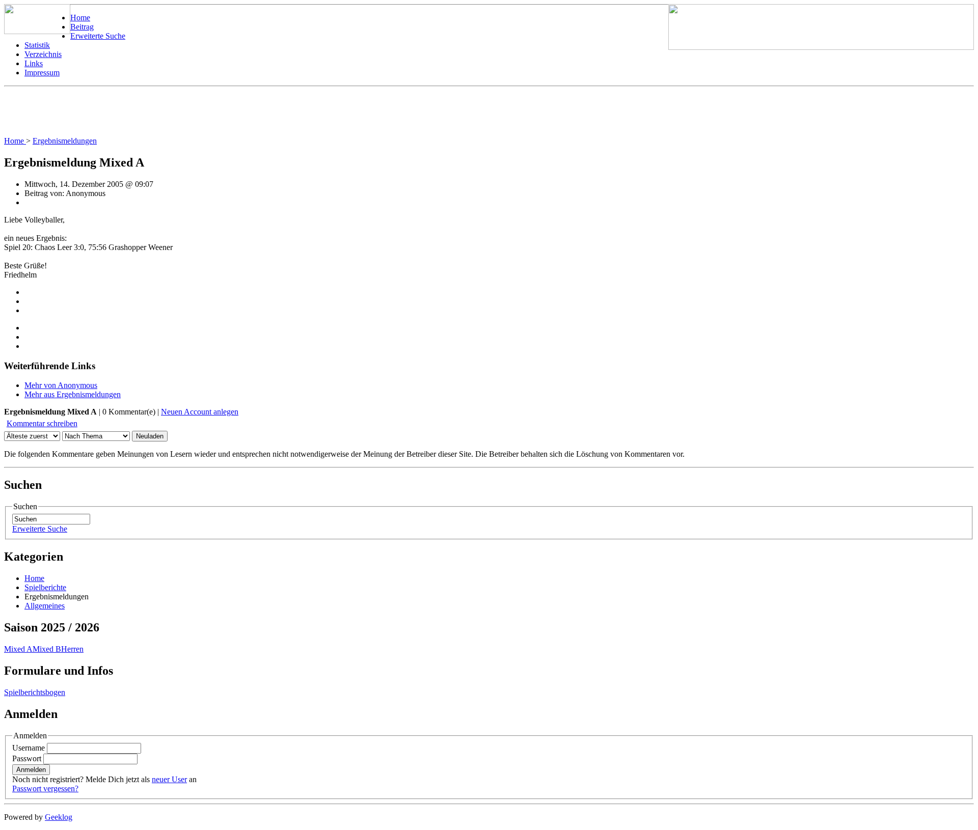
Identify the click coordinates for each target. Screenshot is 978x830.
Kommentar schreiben (42, 423)
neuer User (169, 779)
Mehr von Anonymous (60, 385)
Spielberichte (45, 587)
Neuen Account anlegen (199, 411)
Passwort (26, 758)
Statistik (37, 45)
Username (28, 747)
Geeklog (58, 817)
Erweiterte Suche (97, 36)
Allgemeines (44, 605)
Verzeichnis (43, 54)
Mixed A (18, 649)
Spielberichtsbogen (34, 692)
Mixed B (47, 649)
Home (80, 17)
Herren (72, 649)
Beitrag (82, 26)
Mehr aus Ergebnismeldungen (72, 394)
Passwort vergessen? (45, 788)
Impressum (42, 72)
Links (33, 63)
